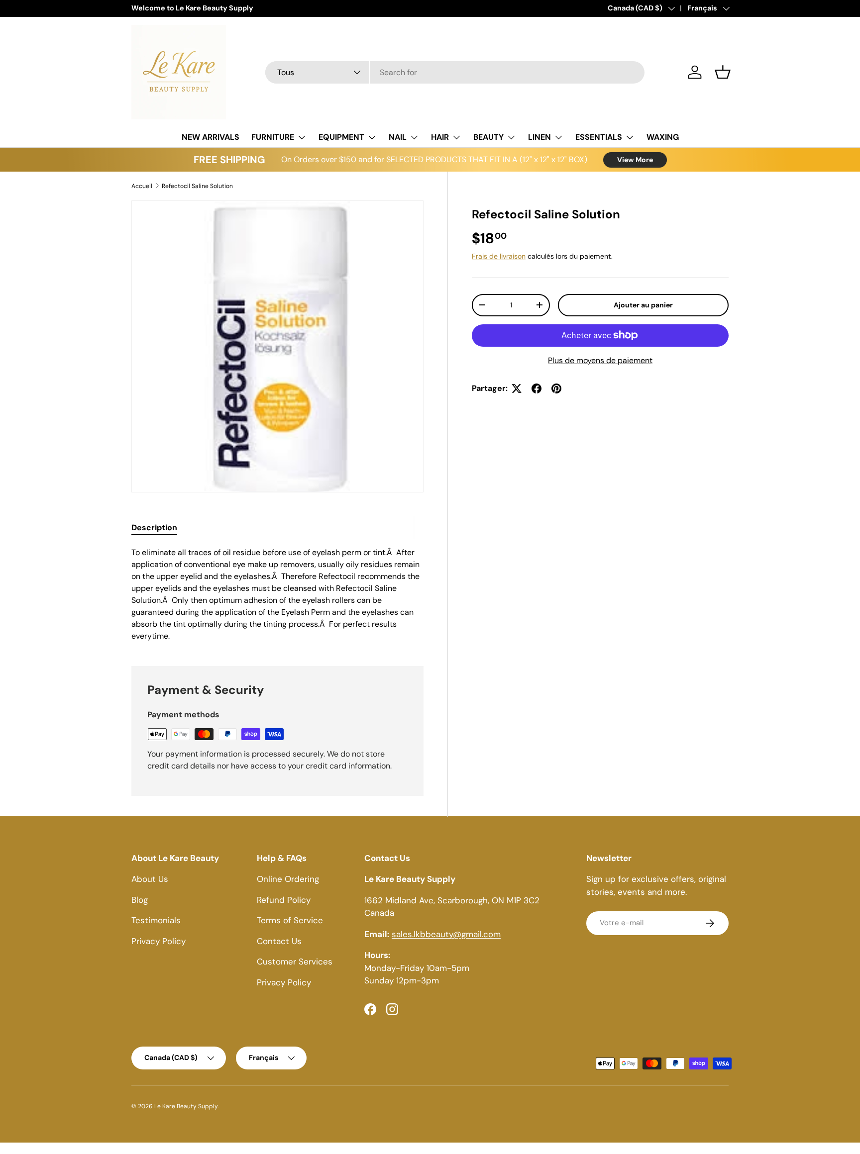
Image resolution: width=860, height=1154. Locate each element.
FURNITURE (272, 137)
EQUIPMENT (341, 137)
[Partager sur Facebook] (536, 388)
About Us (149, 879)
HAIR (440, 137)
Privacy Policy (158, 941)
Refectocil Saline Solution (197, 186)
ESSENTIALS (598, 137)
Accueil (141, 186)
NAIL (398, 137)
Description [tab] (154, 527)
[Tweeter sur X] (517, 388)
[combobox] (455, 72)
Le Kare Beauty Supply (185, 1106)
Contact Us (279, 941)
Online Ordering (288, 879)
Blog (139, 899)
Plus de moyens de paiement (600, 360)
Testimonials (156, 920)
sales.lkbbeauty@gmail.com (446, 934)
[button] (723, 72)
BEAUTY (488, 137)
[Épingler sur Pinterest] (556, 388)
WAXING (662, 137)
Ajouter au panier (643, 304)
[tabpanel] (277, 594)
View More (635, 159)
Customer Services (294, 962)
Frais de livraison (499, 256)
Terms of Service (290, 920)
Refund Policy (284, 899)
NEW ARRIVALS (210, 137)
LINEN (539, 137)
